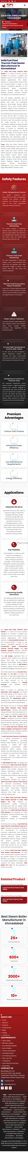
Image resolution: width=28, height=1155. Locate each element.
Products (5, 1025)
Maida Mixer (6, 1066)
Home (4, 1020)
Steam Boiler (6, 1041)
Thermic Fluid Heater (9, 23)
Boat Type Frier (7, 1058)
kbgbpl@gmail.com (10, 1084)
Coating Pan (6, 1061)
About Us (5, 1023)
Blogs (4, 1030)
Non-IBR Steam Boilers (9, 1046)
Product (8, 22)
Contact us (6, 1035)
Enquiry (4, 1033)
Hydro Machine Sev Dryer (10, 1063)
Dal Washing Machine (9, 1056)
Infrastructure (6, 1028)
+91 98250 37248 (9, 1081)
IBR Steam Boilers (7, 1043)
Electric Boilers (6, 1048)
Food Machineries (8, 1053)
